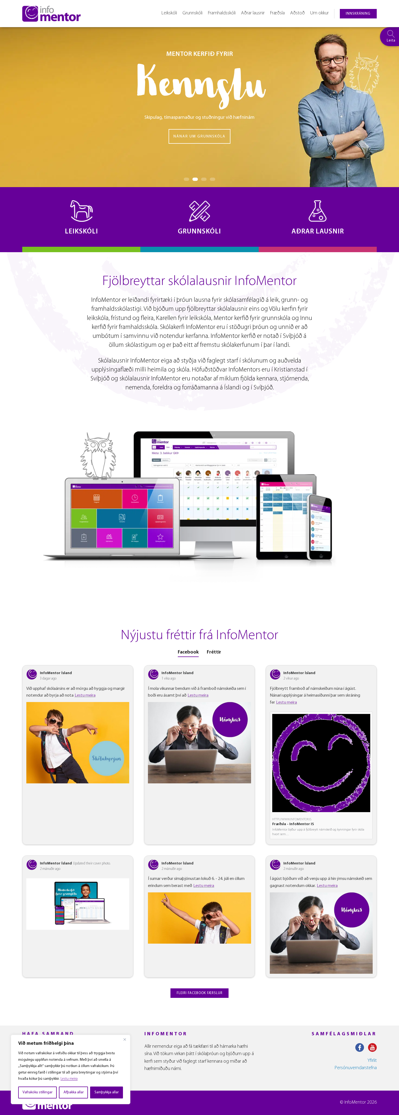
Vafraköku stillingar (37, 1092)
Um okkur (319, 13)
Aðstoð (297, 13)
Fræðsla (277, 13)
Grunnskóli (192, 13)
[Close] (124, 1039)
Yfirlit (372, 1060)
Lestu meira (69, 1079)
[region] (70, 1069)
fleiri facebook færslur (200, 993)
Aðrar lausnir (253, 13)
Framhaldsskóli (222, 13)
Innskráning (358, 13)
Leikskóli (169, 13)
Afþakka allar (74, 1092)
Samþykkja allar (106, 1092)
